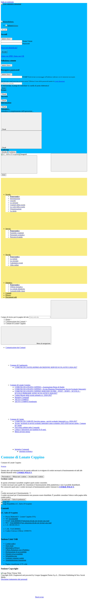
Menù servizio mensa (22, 432)
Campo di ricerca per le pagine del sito (15, 317)
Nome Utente (27, 41)
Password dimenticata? (9, 48)
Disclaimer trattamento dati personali (14, 579)
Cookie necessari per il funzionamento (15, 493)
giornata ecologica (25, 451)
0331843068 (13, 519)
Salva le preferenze (18, 499)
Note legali (9, 546)
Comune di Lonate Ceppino (20, 385)
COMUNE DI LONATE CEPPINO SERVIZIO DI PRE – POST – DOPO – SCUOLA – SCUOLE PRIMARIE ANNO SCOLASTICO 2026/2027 (47, 392)
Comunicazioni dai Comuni (15, 321)
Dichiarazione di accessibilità (16, 552)
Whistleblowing (11, 556)
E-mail (25, 77)
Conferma (12, 152)
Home (8, 319)
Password (26, 44)
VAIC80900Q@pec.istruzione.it (30, 523)
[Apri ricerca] (69, 162)
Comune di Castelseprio (19, 365)
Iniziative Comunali (22, 397)
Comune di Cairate (17, 419)
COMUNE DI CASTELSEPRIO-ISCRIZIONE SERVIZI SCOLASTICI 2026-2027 (46, 367)
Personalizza (6, 477)
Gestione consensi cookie (15, 558)
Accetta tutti (36, 477)
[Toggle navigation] (19, 164)
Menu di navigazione (43, 343)
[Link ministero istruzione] (11, 4)
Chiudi (4, 94)
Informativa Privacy (13, 548)
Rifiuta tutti (19, 477)
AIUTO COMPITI (22, 399)
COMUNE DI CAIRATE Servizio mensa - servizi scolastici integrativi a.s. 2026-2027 (46, 421)
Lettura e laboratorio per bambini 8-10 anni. (30, 430)
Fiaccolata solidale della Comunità (27, 427)
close (3, 175)
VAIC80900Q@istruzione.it (30, 521)
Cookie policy (11, 544)
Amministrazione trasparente (16, 560)
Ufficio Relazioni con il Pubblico (17, 550)
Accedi (4, 30)
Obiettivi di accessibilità (14, 554)
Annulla (4, 152)
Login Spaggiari (60, 81)
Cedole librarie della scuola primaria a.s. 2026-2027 (33, 395)
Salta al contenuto (7, 2)
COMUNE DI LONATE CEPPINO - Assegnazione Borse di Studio (39, 387)
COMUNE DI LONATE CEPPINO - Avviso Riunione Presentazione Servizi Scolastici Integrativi (50, 389)
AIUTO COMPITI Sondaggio (26, 402)
